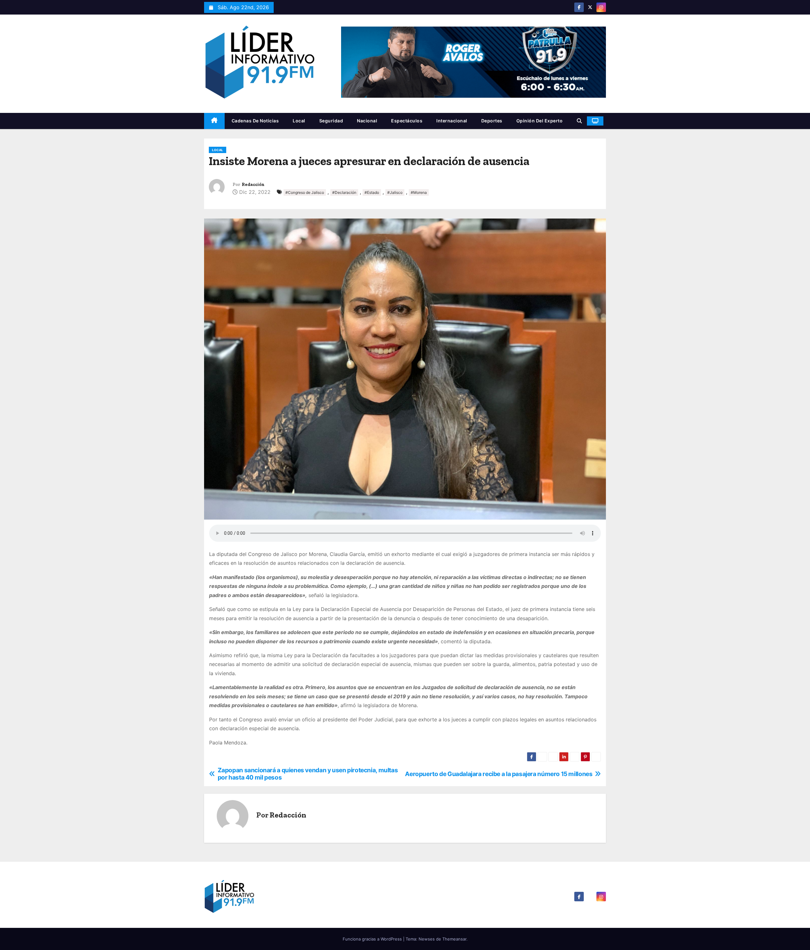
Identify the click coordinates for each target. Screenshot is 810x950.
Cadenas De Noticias (255, 120)
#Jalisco (394, 192)
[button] (579, 121)
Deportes (491, 120)
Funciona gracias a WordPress (373, 938)
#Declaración (344, 192)
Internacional (451, 120)
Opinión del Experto (539, 120)
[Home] (214, 121)
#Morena (419, 192)
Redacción (253, 184)
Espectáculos (406, 120)
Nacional (367, 120)
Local (299, 120)
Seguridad (331, 120)
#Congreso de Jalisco (304, 192)
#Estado (371, 192)
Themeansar (454, 938)
